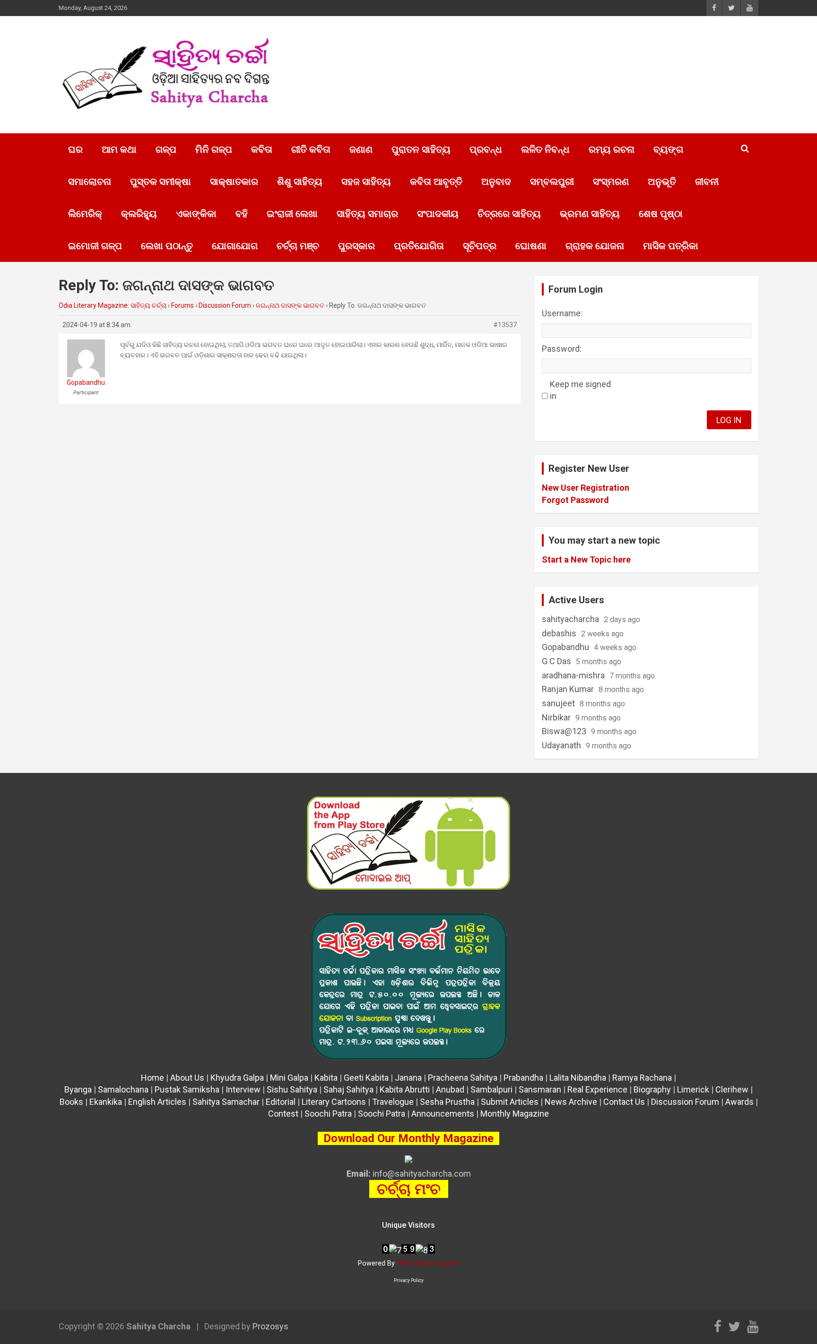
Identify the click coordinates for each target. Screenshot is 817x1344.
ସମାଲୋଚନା (89, 181)
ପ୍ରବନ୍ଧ (485, 149)
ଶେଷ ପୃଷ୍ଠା (661, 213)
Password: (562, 349)
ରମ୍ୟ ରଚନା (611, 149)
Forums (182, 305)
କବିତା (261, 149)
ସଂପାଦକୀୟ (438, 213)
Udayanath (561, 745)
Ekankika (105, 1102)
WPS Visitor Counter (428, 1263)
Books (71, 1102)
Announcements (442, 1114)
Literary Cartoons (334, 1102)
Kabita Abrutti (405, 1089)
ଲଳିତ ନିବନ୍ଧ (545, 149)
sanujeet (558, 703)
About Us (187, 1078)
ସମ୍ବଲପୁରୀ (552, 181)
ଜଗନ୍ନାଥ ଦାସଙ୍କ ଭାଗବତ (290, 305)
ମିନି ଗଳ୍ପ (213, 149)
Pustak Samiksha (187, 1089)
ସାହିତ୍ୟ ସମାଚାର (367, 213)
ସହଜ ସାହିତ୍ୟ (366, 181)
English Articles (157, 1102)
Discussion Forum (225, 305)
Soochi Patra (328, 1114)
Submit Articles (510, 1102)
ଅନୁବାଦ (496, 181)
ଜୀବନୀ (707, 181)
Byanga (78, 1089)
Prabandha (523, 1078)
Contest (283, 1114)
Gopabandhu (565, 647)
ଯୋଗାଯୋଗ (235, 245)
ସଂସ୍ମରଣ (611, 181)
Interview (243, 1089)
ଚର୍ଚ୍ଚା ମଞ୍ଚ (298, 245)
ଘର (75, 149)
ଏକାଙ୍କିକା (196, 213)
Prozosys (270, 1326)
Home (152, 1078)
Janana (408, 1078)
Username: (562, 313)
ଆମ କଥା (119, 149)
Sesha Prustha (447, 1102)
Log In (729, 420)
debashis (559, 633)
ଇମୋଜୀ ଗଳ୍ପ (95, 245)
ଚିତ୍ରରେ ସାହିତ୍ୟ (509, 213)
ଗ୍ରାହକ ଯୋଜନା (594, 245)
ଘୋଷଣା (531, 245)
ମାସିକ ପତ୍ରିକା (670, 245)
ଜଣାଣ (361, 149)
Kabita (326, 1078)
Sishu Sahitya (292, 1089)
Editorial (281, 1102)
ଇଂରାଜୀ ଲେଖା (292, 213)
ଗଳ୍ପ (166, 149)
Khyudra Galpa (237, 1078)
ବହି (241, 213)
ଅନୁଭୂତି (662, 181)
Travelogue (393, 1102)
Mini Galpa (289, 1078)
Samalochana (123, 1089)
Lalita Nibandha (577, 1078)
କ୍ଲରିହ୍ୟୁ (139, 213)
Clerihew (731, 1089)
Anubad (450, 1089)
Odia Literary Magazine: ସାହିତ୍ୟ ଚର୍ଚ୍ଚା (112, 305)
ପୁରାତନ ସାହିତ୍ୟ (421, 149)
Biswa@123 (564, 731)
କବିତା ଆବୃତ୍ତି (436, 181)
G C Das (556, 661)
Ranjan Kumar (568, 689)
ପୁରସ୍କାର (356, 245)
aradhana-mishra (573, 675)
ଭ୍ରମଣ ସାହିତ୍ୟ (590, 213)
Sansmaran (540, 1089)
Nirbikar (556, 717)
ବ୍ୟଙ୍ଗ (668, 149)
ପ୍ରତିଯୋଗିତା (419, 245)
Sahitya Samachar (226, 1102)
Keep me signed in (580, 390)
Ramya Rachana (642, 1078)
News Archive (571, 1102)
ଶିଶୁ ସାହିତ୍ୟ (299, 181)
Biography (652, 1089)
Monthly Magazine (514, 1114)
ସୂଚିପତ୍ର (479, 245)
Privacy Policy (409, 1280)
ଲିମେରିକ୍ (85, 213)
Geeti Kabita (366, 1078)
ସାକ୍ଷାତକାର (234, 181)
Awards (739, 1102)
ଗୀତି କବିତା (310, 149)
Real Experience (597, 1089)
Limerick (693, 1089)
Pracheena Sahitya (462, 1078)
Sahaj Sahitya (348, 1089)
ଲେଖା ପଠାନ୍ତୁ (167, 245)
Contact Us (624, 1102)
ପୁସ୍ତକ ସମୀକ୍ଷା (160, 181)
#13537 (505, 325)
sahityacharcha (570, 619)
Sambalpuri (491, 1089)
